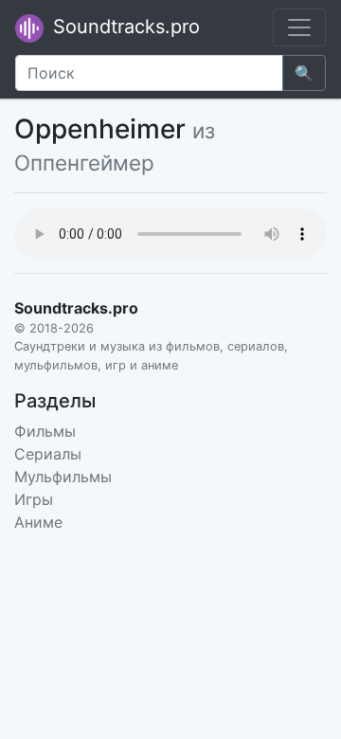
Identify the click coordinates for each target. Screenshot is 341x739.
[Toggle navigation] (299, 27)
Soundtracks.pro (123, 26)
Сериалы (47, 453)
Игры (33, 499)
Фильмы (45, 431)
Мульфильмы (63, 476)
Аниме (38, 522)
